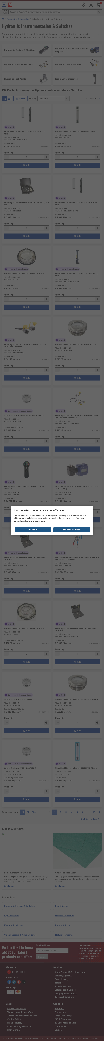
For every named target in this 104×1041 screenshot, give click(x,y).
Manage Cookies (71, 529)
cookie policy (22, 521)
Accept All (33, 529)
